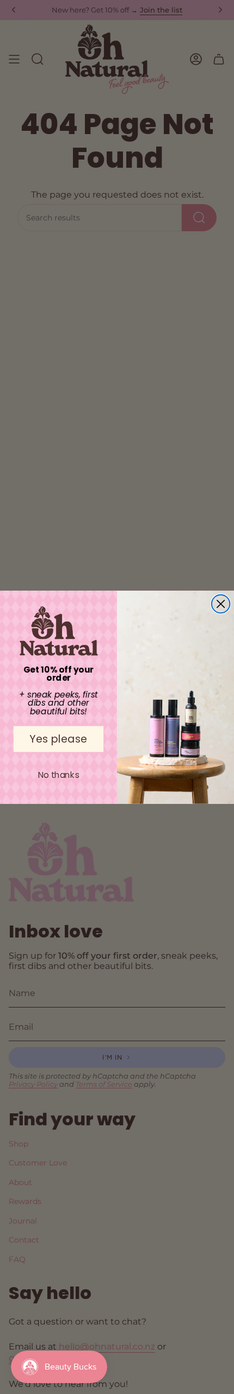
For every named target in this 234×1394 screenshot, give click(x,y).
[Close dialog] (221, 603)
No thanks (58, 775)
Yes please (58, 738)
